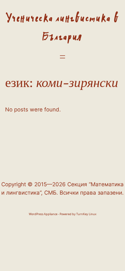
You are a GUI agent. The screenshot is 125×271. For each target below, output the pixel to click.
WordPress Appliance (43, 214)
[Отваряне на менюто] (62, 57)
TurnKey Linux (86, 214)
